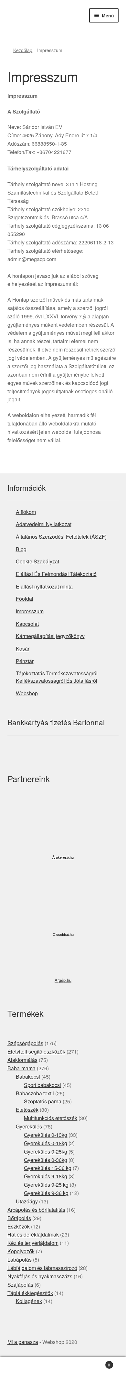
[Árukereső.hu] (63, 828)
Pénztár (25, 661)
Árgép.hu (63, 980)
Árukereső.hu (63, 857)
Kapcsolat (27, 623)
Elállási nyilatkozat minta (44, 586)
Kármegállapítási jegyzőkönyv (50, 636)
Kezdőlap (22, 50)
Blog (21, 549)
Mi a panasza (22, 1342)
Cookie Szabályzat (37, 561)
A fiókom (26, 512)
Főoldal (24, 598)
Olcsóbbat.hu (63, 934)
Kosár (22, 648)
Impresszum (30, 611)
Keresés (63, 1368)
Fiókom (21, 1368)
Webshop (27, 693)
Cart (97, 1362)
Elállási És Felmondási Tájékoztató (56, 574)
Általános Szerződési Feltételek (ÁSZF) (61, 536)
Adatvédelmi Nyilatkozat (43, 524)
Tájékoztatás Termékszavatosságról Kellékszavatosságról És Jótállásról (57, 677)
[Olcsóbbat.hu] (63, 904)
